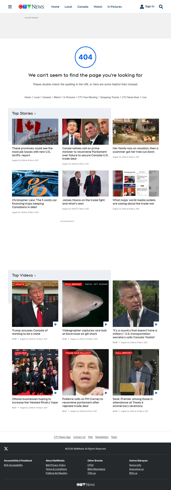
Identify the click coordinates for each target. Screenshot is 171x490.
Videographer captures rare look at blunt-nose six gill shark (84, 332)
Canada (82, 6)
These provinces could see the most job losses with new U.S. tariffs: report (32, 152)
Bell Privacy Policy (56, 465)
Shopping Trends (109, 97)
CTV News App (62, 437)
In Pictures (115, 6)
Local (68, 6)
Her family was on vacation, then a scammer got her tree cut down (135, 150)
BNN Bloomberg (96, 469)
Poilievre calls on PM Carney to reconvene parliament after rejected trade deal (82, 402)
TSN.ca (92, 473)
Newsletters (101, 437)
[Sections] (10, 6)
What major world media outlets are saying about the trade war (134, 202)
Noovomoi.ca (136, 469)
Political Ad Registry (56, 473)
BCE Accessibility (13, 465)
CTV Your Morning (88, 97)
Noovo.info (135, 465)
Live (144, 97)
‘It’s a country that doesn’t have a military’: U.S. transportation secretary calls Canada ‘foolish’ (135, 334)
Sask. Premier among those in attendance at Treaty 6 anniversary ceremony (133, 402)
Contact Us (79, 437)
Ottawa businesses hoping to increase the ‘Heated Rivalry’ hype (35, 400)
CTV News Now (130, 97)
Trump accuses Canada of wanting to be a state (30, 332)
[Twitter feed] (6, 449)
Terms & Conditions (56, 469)
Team (114, 437)
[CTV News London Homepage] (31, 7)
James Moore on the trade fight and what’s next (83, 202)
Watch (98, 6)
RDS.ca (133, 473)
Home (55, 6)
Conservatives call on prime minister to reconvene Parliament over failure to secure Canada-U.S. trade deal (85, 153)
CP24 (91, 465)
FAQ (90, 437)
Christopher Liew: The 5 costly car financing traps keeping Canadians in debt (34, 204)
